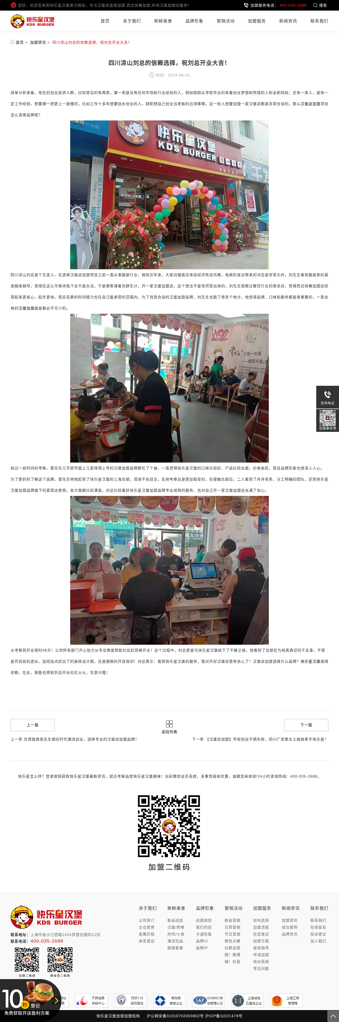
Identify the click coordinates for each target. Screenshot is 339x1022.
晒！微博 (232, 955)
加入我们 (318, 941)
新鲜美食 (163, 21)
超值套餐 (175, 948)
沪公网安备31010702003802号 (175, 1016)
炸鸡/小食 (176, 934)
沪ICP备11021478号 (224, 1016)
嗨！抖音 (232, 962)
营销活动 (226, 21)
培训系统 (261, 962)
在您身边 (261, 934)
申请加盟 (261, 955)
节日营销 (232, 934)
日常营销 (232, 927)
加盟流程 (261, 927)
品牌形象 (194, 21)
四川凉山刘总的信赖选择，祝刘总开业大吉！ (92, 42)
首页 (105, 21)
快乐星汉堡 (310, 661)
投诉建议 (318, 934)
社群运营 (232, 948)
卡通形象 (204, 934)
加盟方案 (261, 941)
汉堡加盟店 (28, 308)
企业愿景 (147, 927)
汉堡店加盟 (310, 104)
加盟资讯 (38, 42)
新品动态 (175, 920)
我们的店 (204, 927)
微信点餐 (232, 941)
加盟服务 (257, 21)
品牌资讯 (290, 934)
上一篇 (33, 725)
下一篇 (306, 725)
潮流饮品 (175, 941)
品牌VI (202, 941)
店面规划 (204, 920)
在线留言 (318, 927)
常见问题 (261, 968)
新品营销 (232, 920)
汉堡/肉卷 (176, 927)
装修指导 (261, 948)
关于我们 (132, 21)
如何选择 (261, 920)
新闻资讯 (288, 21)
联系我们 (319, 21)
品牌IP (202, 948)
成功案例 (290, 927)
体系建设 (147, 941)
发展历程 (147, 934)
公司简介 (147, 920)
